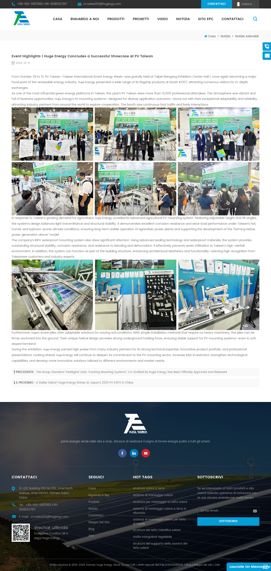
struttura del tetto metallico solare (156, 530)
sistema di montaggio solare (153, 495)
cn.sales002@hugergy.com (102, 4)
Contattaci (216, 4)
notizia (183, 19)
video (162, 19)
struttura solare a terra (149, 488)
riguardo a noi (85, 19)
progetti (141, 19)
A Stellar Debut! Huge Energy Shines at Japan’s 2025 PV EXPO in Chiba (84, 383)
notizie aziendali (247, 36)
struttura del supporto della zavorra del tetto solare (160, 546)
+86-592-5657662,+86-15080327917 (42, 4)
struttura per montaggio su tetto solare (160, 502)
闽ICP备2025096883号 (169, 565)
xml (91, 536)
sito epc (205, 19)
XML (217, 565)
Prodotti (115, 19)
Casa (57, 19)
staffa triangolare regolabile (152, 537)
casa (92, 488)
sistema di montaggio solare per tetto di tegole (159, 521)
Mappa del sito (98, 522)
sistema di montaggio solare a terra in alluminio (159, 511)
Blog (188, 565)
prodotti (93, 502)
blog (91, 529)
